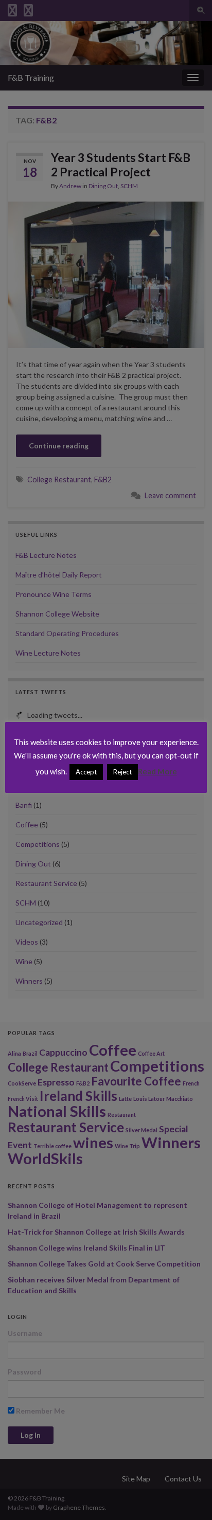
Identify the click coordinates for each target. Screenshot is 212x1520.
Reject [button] (122, 772)
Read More (157, 771)
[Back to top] (189, 1497)
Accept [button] (86, 772)
